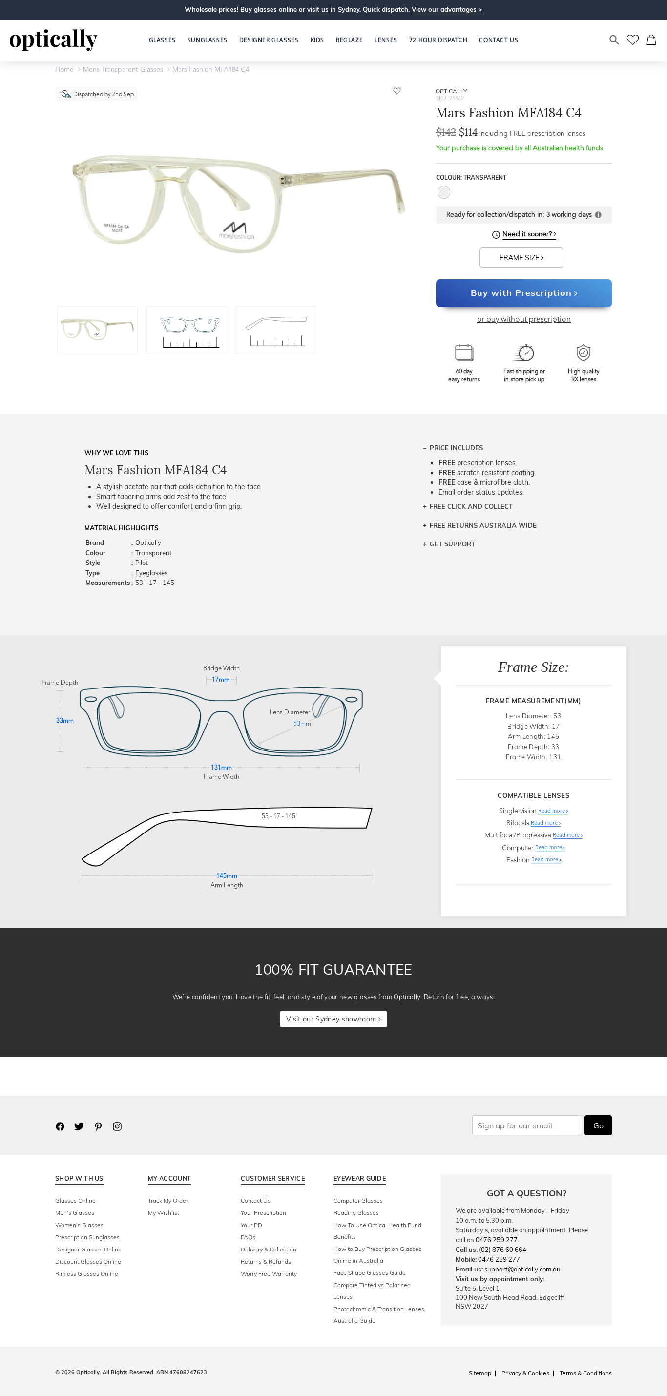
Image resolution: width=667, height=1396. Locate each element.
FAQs (248, 1237)
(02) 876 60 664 (502, 1249)
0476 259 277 (497, 1240)
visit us (318, 9)
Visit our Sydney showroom (332, 1019)
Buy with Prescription (521, 292)
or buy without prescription (524, 320)
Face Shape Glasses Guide (370, 1272)
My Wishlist (163, 1212)
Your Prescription (263, 1212)
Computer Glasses (358, 1200)
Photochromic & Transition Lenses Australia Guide (379, 1314)
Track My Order (168, 1200)
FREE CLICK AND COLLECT (471, 506)
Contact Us (256, 1200)
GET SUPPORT (452, 544)
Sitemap (480, 1372)
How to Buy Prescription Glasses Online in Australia (377, 1254)
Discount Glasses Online (88, 1261)
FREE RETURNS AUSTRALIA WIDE (483, 525)
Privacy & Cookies (525, 1372)
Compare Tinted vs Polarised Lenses (372, 1290)
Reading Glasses (356, 1212)
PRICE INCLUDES (456, 448)
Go (598, 1125)
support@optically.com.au (522, 1269)
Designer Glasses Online (88, 1249)
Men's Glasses (74, 1212)
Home (64, 69)
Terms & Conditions (586, 1372)
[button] (317, 40)
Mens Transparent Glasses (123, 69)
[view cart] (652, 40)
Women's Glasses (79, 1225)
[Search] (614, 40)
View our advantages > (447, 9)
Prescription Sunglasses (87, 1237)
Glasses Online (75, 1200)
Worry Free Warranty (269, 1273)
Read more (552, 811)
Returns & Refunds (266, 1261)
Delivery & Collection (268, 1249)
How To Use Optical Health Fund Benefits (377, 1230)
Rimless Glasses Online (86, 1273)
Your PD (251, 1225)
